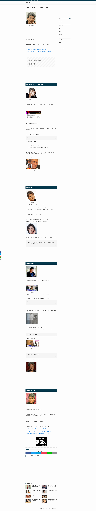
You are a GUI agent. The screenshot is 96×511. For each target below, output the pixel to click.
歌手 (60, 36)
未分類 (61, 34)
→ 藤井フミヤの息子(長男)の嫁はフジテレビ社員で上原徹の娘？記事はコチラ (37, 54)
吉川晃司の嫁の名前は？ (33, 61)
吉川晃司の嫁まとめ (33, 64)
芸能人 (61, 39)
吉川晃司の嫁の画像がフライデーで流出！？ (36, 60)
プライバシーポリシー (45, 508)
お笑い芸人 (61, 25)
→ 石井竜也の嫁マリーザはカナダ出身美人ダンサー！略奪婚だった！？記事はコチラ (38, 51)
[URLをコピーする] (54, 453)
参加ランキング (54, 508)
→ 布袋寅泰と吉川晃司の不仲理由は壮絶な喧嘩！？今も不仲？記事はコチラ (37, 49)
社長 (60, 37)
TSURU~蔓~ (28, 2)
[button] (28, 453)
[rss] (69, 0)
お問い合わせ (50, 508)
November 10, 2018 (40, 244)
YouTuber (61, 23)
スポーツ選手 (61, 26)
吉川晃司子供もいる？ (33, 63)
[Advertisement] (41, 32)
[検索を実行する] (69, 18)
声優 (60, 31)
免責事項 (41, 508)
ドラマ (61, 28)
